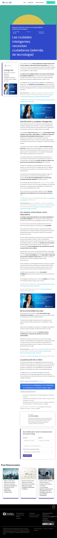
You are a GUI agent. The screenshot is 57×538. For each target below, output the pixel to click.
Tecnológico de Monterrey (44, 406)
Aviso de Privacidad (38, 528)
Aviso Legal (45, 528)
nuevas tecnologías (45, 182)
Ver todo (6, 81)
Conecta (33, 408)
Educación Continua (9, 72)
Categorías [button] (30, 2)
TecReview (41, 381)
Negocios (6, 74)
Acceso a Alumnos (34, 516)
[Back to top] (53, 506)
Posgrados (32, 513)
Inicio (24, 2)
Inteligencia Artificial (9, 77)
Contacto (18, 518)
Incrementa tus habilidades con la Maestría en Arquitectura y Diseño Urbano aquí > (37, 386)
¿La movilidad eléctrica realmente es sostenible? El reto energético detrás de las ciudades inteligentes (46, 491)
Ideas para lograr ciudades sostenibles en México (28, 487)
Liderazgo (6, 76)
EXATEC (38, 408)
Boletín (18, 516)
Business (37, 356)
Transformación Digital (10, 79)
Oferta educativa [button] (40, 2)
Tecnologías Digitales (45, 289)
